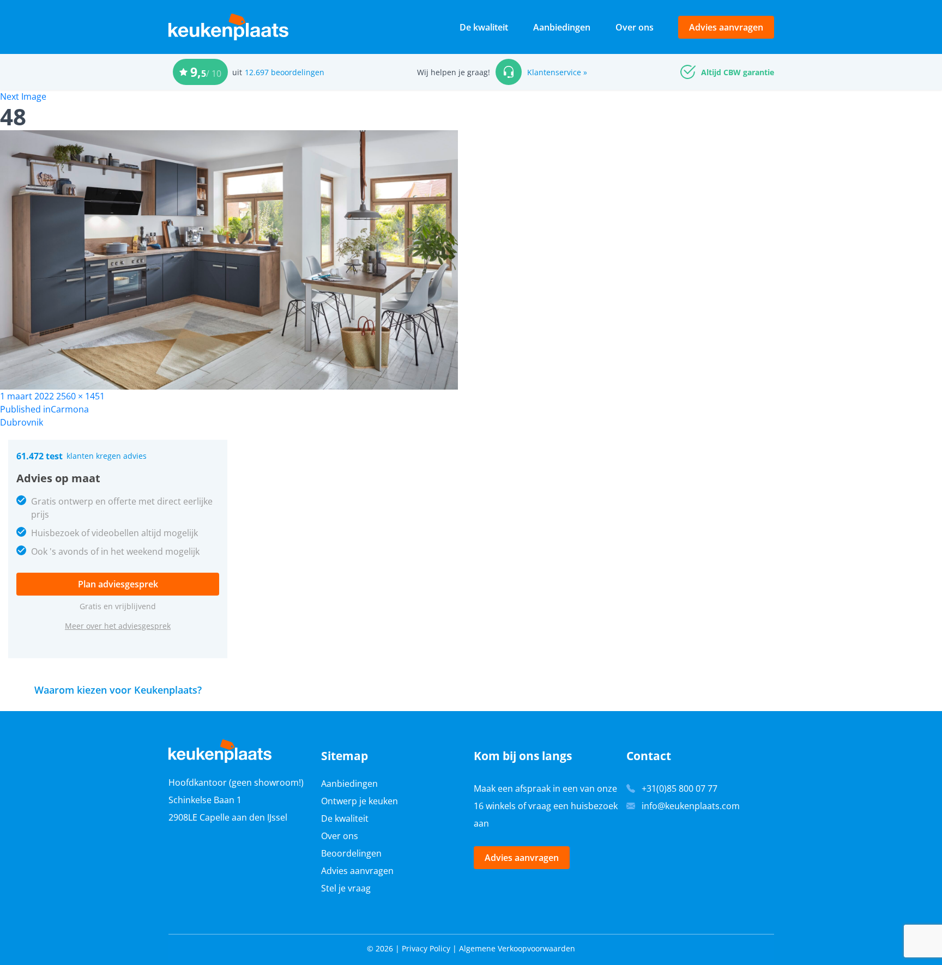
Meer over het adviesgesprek (118, 626)
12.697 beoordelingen (284, 72)
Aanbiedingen (561, 27)
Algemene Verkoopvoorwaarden (517, 948)
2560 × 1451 (80, 396)
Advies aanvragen (726, 27)
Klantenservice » (557, 72)
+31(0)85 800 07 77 (679, 788)
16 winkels (495, 806)
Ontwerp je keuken (359, 801)
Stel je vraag (346, 888)
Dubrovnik (21, 422)
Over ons (634, 27)
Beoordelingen (351, 853)
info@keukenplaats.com (691, 806)
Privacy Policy (426, 948)
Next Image (23, 96)
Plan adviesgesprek (118, 584)
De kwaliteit (484, 27)
